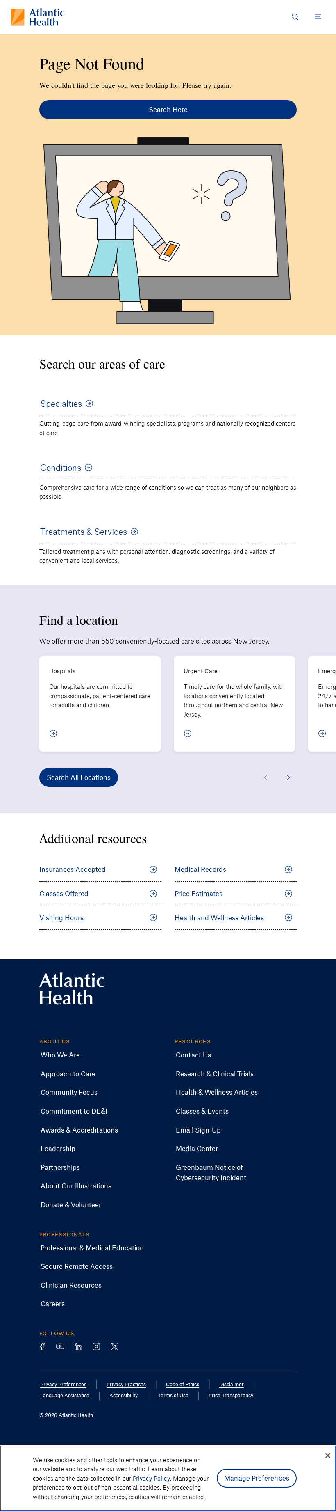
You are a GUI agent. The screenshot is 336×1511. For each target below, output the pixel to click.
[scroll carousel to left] (265, 777)
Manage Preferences (256, 1478)
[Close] (328, 1455)
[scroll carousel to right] (288, 777)
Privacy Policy (151, 1478)
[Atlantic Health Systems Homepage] (38, 17)
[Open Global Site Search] (295, 17)
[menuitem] (60, 1055)
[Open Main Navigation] (318, 17)
